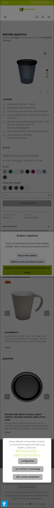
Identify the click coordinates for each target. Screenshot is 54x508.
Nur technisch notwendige (27, 469)
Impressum (34, 455)
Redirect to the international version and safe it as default (27, 270)
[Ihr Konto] (42, 17)
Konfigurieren (27, 461)
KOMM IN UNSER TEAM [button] (40, 2)
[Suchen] (37, 17)
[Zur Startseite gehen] (27, 9)
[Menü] (5, 17)
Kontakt (6, 2)
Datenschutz (20, 455)
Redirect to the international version (27, 262)
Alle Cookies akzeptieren (27, 477)
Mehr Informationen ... (27, 451)
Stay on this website (27, 255)
